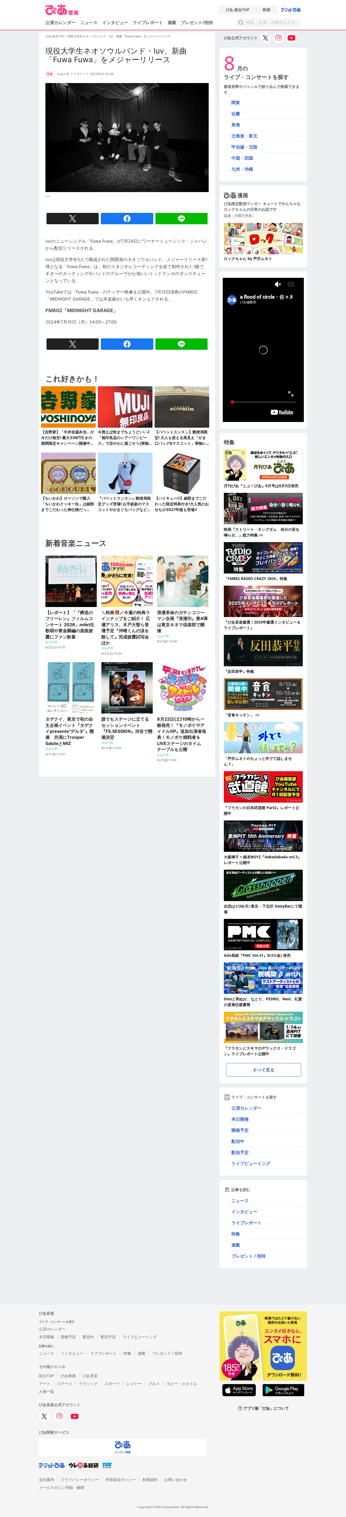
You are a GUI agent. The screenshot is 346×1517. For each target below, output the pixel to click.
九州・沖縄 (242, 169)
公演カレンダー (246, 1108)
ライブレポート (148, 22)
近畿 (235, 114)
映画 (266, 10)
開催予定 (240, 1130)
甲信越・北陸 (244, 147)
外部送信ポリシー (120, 1479)
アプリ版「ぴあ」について (266, 1408)
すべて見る (263, 1070)
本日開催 (240, 1119)
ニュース (89, 22)
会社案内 (46, 1479)
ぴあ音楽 (90, 1375)
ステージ (64, 1383)
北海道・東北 (244, 136)
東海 (235, 125)
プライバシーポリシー (80, 1479)
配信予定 (240, 1152)
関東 (235, 102)
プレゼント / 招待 (248, 1256)
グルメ (154, 1383)
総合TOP (46, 1375)
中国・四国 (242, 158)
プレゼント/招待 (197, 22)
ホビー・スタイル (182, 1383)
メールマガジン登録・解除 (61, 1487)
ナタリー (80, 74)
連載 (172, 22)
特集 (235, 1234)
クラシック (88, 1383)
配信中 (237, 1141)
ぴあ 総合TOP (237, 10)
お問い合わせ (175, 1479)
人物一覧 (46, 1391)
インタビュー (115, 22)
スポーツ (112, 1383)
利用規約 (150, 1479)
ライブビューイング (250, 1163)
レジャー (134, 1383)
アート (44, 1383)
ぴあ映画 (68, 1375)
